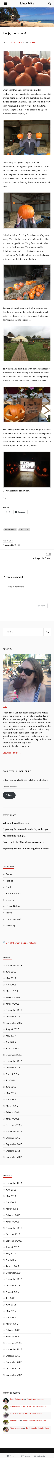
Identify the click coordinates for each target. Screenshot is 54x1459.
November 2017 (14, 1010)
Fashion (10, 880)
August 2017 (12, 1029)
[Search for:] (27, 632)
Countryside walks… (35, 1399)
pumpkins (24, 529)
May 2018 (11, 978)
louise (31, 42)
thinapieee (15, 1406)
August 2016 (12, 1074)
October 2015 (13, 1137)
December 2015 (14, 1125)
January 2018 (12, 1003)
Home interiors (13, 893)
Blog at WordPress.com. (27, 1453)
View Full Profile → (12, 752)
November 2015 (14, 1131)
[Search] (47, 4)
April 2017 (11, 1042)
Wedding (10, 925)
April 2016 (11, 1099)
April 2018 (11, 984)
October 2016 (13, 1067)
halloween (10, 529)
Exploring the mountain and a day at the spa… (26, 829)
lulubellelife (27, 3)
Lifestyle (10, 900)
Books (9, 874)
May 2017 (11, 1035)
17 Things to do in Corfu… (37, 1428)
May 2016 (11, 1093)
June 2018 (11, 971)
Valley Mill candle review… (16, 822)
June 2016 (11, 1086)
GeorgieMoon (16, 1428)
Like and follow (13, 906)
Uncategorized (13, 919)
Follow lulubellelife (17, 771)
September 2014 (14, 1157)
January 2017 (12, 1048)
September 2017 (14, 1023)
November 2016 (14, 1061)
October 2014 (13, 1150)
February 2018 (13, 997)
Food (8, 887)
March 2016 (12, 1106)
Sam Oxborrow (17, 1399)
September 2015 (14, 1144)
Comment (41, 606)
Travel (9, 912)
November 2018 (14, 965)
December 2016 (14, 1055)
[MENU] (5, 4)
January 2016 (12, 1118)
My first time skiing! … (14, 835)
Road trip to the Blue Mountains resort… (23, 842)
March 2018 (12, 991)
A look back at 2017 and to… (35, 1406)
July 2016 (10, 1080)
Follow (9, 795)
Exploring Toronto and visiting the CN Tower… (27, 848)
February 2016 (13, 1112)
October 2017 (13, 1016)
